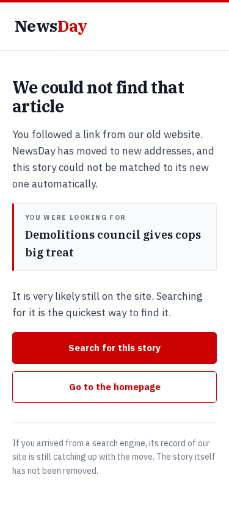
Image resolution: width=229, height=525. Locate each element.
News (51, 25)
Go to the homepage (115, 387)
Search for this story (114, 347)
